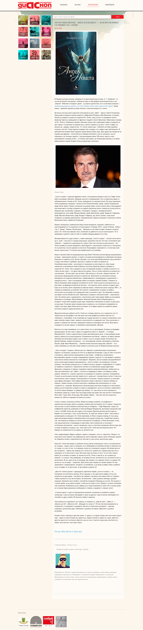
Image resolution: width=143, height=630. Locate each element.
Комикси (23, 55)
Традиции (23, 20)
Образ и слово (34, 55)
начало (63, 5)
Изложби (23, 43)
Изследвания (34, 20)
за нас (78, 5)
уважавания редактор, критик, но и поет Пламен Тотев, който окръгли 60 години (84, 106)
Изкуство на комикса (23, 31)
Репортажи (34, 31)
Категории (93, 5)
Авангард (46, 43)
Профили (46, 31)
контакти (109, 5)
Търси (117, 17)
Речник (46, 20)
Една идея (46, 55)
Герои (34, 43)
